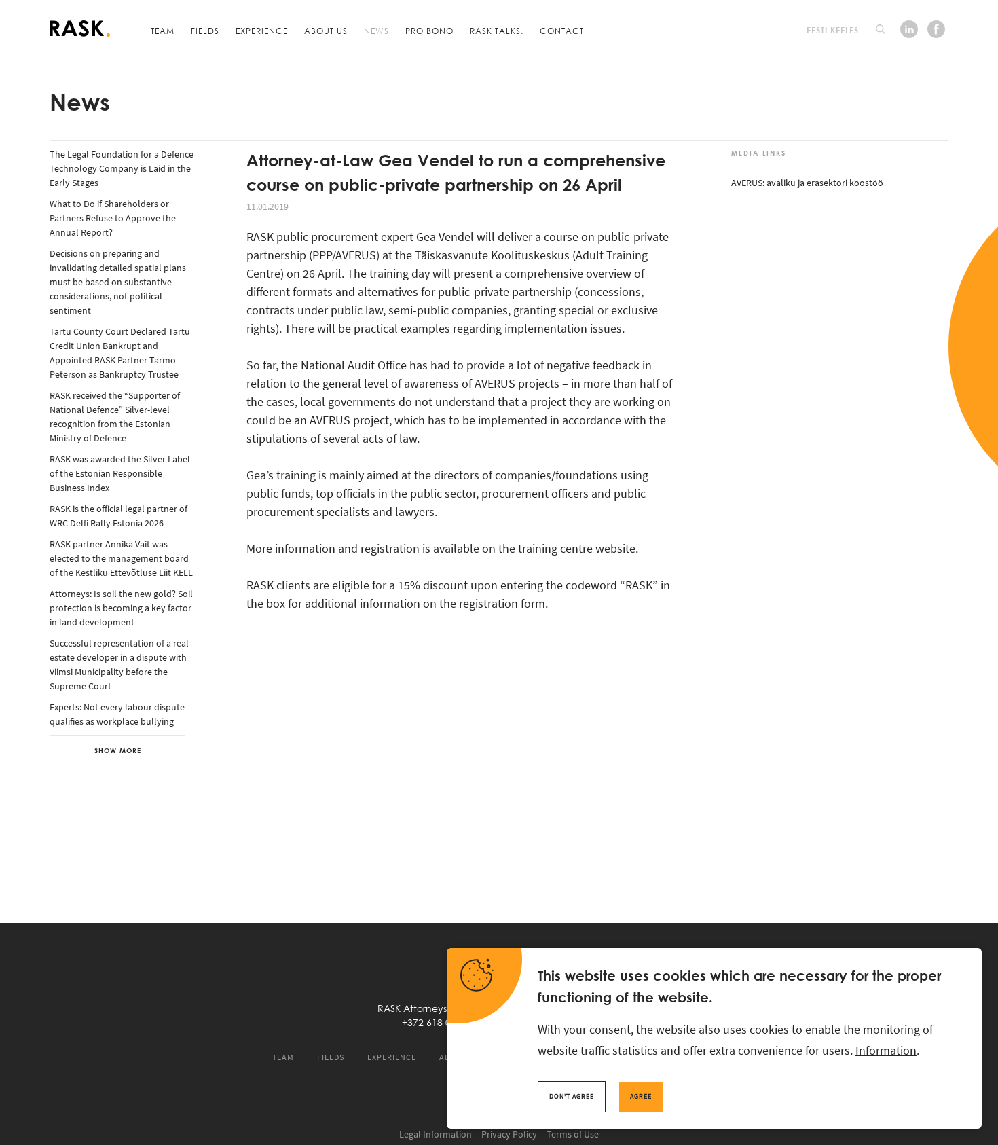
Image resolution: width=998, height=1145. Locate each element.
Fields (205, 30)
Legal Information (435, 1134)
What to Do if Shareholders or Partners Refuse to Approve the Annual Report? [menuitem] (113, 218)
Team (162, 30)
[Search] (880, 29)
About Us (326, 30)
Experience (262, 30)
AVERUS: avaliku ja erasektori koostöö (807, 183)
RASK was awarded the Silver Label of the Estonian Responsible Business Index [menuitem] (120, 473)
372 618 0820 (437, 1023)
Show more (117, 750)
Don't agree (571, 1096)
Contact (562, 30)
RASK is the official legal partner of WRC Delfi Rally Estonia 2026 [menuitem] (118, 516)
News (376, 30)
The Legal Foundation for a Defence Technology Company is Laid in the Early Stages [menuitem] (121, 168)
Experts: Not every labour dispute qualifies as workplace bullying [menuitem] (117, 714)
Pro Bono (429, 30)
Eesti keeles (833, 30)
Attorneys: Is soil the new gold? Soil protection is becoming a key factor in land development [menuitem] (121, 607)
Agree (641, 1096)
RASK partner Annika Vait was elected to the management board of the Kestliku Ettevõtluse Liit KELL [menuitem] (121, 558)
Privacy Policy (509, 1134)
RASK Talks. (496, 30)
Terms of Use (573, 1134)
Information (886, 1050)
